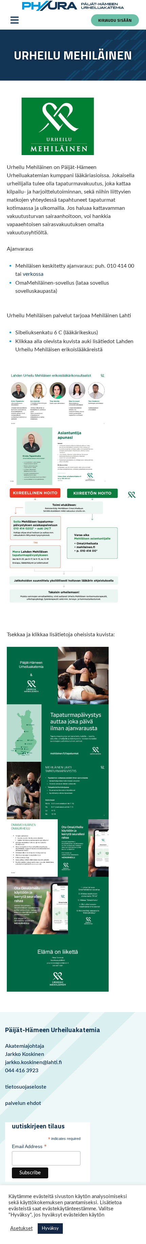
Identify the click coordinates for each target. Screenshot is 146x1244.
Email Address (29, 1147)
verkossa (33, 274)
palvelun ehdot (23, 1103)
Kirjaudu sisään (115, 20)
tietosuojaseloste (26, 1087)
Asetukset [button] (21, 1228)
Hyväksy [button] (50, 1228)
